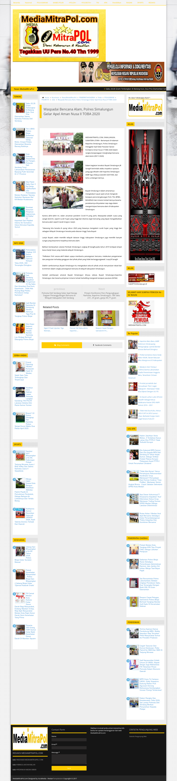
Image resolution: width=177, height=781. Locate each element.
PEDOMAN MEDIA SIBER (26, 770)
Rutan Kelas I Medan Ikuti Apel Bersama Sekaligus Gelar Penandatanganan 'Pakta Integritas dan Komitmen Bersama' (150, 517)
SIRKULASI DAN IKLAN (26, 765)
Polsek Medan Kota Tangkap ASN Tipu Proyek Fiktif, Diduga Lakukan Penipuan (150, 548)
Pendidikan (116, 2)
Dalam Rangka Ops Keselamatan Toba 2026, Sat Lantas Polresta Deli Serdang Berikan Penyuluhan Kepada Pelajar (150, 703)
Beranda (16, 2)
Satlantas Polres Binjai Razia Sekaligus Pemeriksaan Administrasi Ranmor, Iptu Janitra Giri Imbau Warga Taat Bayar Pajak (150, 565)
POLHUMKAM (42, 2)
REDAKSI (152, 2)
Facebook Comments (103, 345)
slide (53, 100)
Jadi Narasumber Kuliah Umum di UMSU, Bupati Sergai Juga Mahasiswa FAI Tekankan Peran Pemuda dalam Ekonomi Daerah (150, 665)
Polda (100, 97)
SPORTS (140, 2)
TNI (97, 2)
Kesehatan (55, 97)
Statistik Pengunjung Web (138, 736)
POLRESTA (45, 100)
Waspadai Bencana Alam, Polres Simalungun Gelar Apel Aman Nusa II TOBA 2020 (87, 100)
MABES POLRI (58, 2)
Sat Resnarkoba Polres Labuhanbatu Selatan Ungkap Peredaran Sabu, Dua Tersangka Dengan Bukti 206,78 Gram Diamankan (150, 584)
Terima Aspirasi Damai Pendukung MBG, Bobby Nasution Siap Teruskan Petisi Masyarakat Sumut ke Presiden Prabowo (150, 633)
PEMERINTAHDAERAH (87, 97)
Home (47, 97)
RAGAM (129, 2)
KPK (105, 2)
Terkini (16, 235)
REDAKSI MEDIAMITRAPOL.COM (30, 760)
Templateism (58, 778)
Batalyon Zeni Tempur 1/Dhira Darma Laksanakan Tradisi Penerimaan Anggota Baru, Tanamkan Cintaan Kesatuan (144, 372)
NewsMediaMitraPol (69, 97)
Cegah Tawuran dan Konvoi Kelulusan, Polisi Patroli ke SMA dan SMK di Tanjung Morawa (151, 649)
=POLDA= (72, 2)
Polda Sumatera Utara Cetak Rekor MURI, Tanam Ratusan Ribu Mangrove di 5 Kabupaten (150, 357)
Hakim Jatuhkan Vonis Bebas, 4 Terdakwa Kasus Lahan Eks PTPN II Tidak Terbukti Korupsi (150, 439)
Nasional (28, 2)
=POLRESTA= (86, 2)
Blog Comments (63, 345)
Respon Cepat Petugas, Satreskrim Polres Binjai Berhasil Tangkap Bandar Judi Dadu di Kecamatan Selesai (150, 601)
